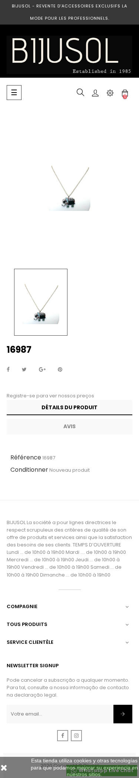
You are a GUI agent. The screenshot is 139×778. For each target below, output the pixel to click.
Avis (69, 426)
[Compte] (95, 92)
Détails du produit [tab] (69, 407)
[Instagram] (76, 735)
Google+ (42, 370)
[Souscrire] (122, 714)
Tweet (24, 370)
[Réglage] (110, 92)
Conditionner (29, 469)
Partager (8, 370)
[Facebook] (62, 735)
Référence (25, 457)
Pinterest (60, 370)
